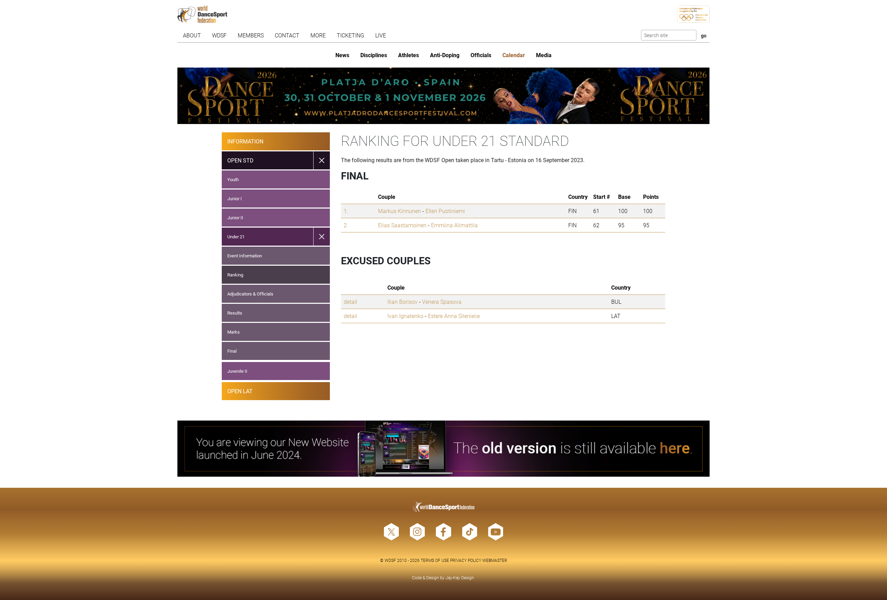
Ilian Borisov (402, 301)
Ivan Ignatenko (405, 315)
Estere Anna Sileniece (454, 315)
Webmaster (494, 560)
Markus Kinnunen (399, 210)
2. (346, 225)
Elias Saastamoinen (402, 225)
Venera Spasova (442, 301)
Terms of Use (435, 560)
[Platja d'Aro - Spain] (443, 96)
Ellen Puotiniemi (445, 210)
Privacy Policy (465, 560)
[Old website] (443, 449)
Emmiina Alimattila (454, 225)
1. (346, 210)
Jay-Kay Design (460, 577)
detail (350, 301)
